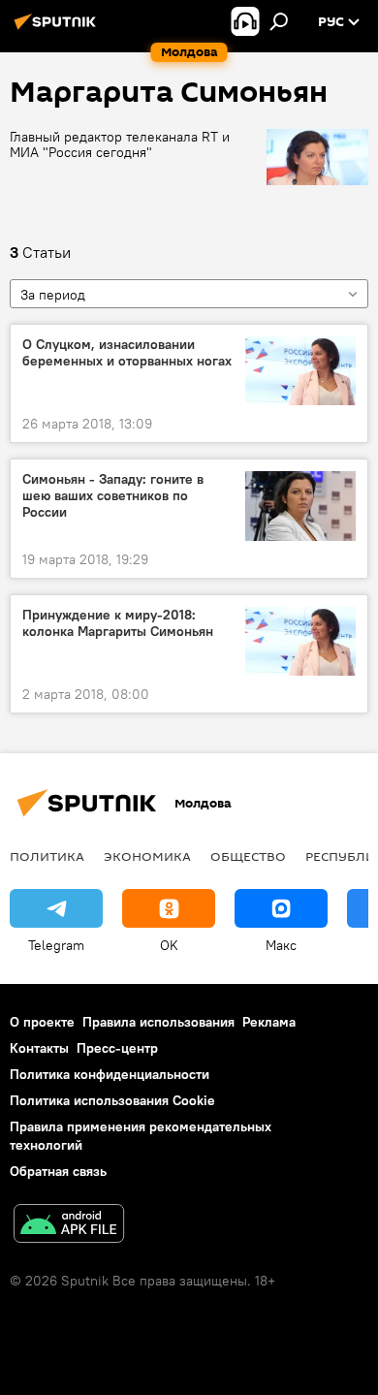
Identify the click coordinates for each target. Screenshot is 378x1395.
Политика (47, 856)
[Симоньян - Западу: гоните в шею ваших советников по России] (300, 505)
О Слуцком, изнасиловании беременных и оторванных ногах (127, 352)
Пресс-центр (117, 1048)
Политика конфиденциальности (109, 1074)
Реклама (269, 1021)
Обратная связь (58, 1171)
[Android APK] (69, 1226)
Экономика (147, 856)
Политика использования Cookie (112, 1100)
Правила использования (158, 1021)
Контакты (39, 1048)
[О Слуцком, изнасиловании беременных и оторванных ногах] (300, 370)
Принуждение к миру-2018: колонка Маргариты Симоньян (117, 623)
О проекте (42, 1021)
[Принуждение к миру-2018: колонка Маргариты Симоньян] (300, 641)
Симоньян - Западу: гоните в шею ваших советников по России (113, 496)
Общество (248, 856)
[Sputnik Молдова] (58, 29)
